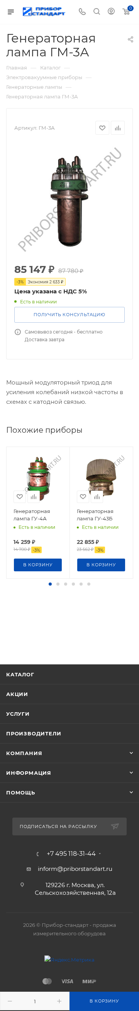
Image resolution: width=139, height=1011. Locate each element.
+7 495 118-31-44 (71, 854)
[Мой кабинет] (111, 12)
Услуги (18, 714)
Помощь (20, 792)
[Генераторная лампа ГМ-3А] (69, 199)
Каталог (20, 674)
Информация (28, 773)
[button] (50, 584)
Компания (24, 753)
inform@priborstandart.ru (75, 868)
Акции (17, 694)
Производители (33, 733)
